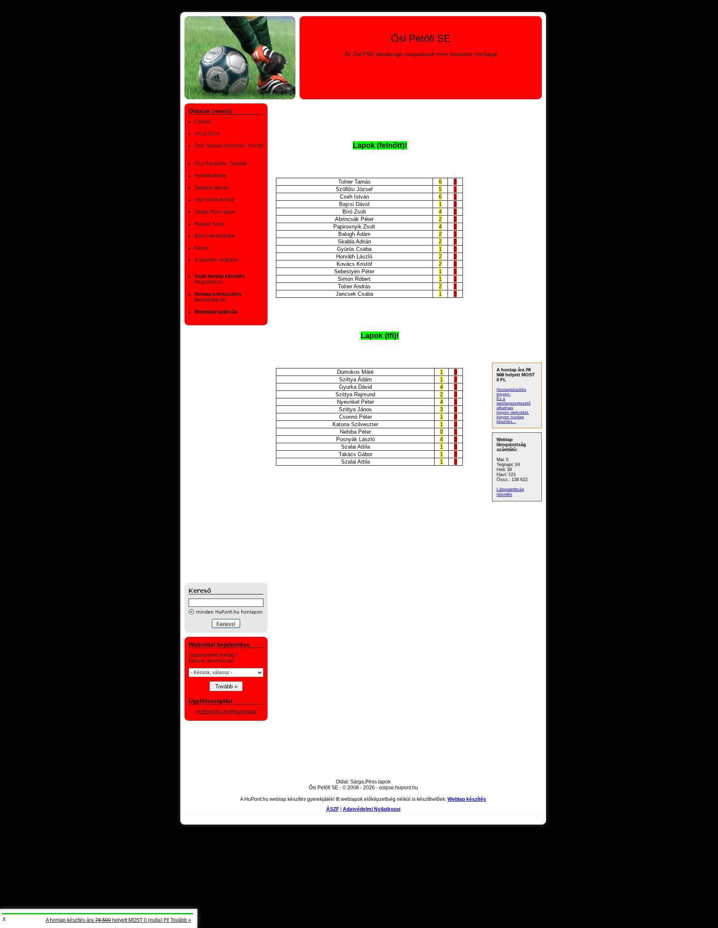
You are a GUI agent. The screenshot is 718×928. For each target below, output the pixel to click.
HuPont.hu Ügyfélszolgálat (226, 711)
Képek (201, 248)
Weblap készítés (467, 799)
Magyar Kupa (209, 224)
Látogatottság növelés (510, 492)
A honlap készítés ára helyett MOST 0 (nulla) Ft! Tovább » (118, 920)
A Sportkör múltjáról (216, 260)
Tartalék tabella (211, 188)
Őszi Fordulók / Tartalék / (222, 164)
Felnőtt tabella (210, 176)
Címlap (202, 122)
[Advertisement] (217, 454)
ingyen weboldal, (513, 412)
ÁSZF (332, 809)
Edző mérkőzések (214, 236)
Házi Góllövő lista (214, 200)
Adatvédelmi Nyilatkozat (372, 809)
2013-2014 (206, 134)
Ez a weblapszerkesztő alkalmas (514, 403)
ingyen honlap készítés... (510, 419)
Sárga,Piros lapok (214, 212)
